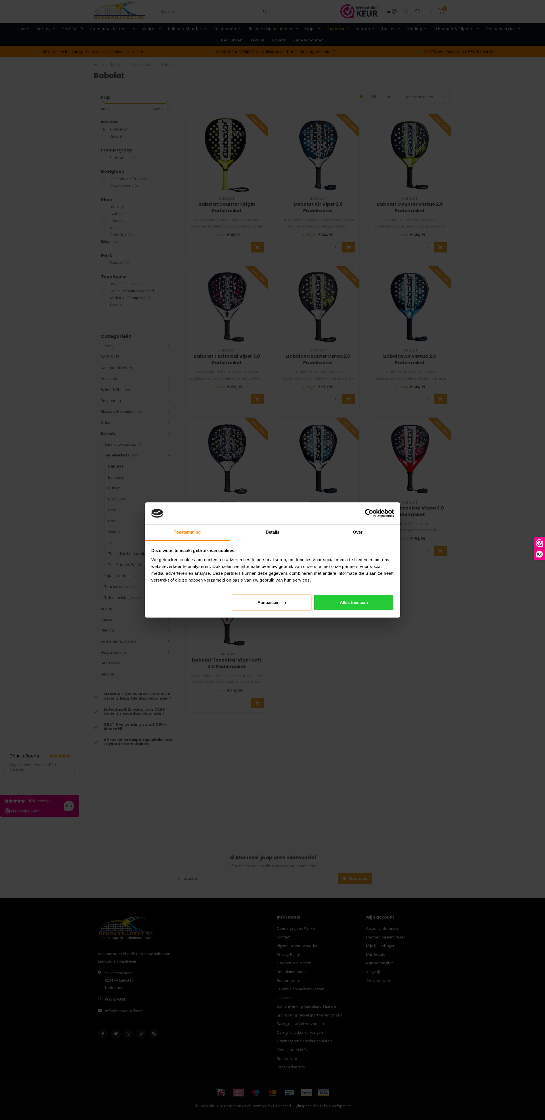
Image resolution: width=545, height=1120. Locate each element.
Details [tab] (273, 532)
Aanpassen (268, 602)
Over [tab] (357, 532)
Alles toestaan (354, 602)
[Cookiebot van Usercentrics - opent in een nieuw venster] (369, 513)
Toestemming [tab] (187, 532)
